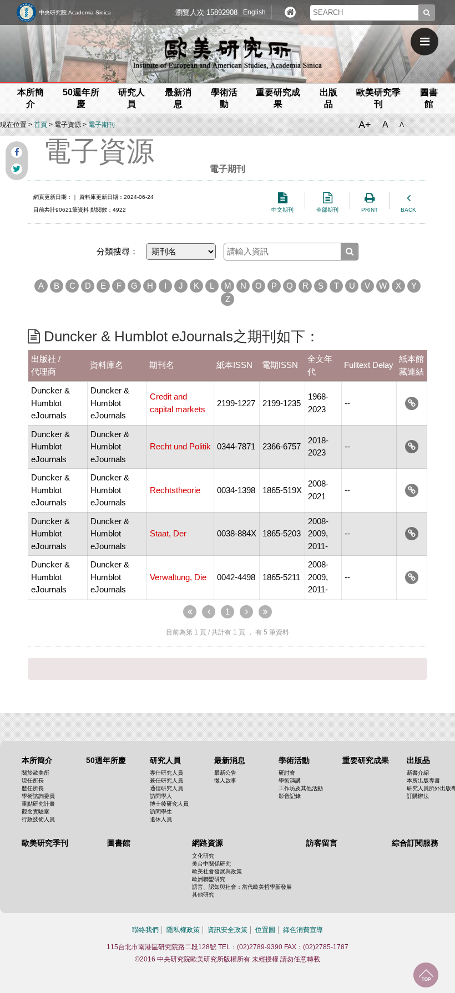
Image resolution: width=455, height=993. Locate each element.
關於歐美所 (35, 773)
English (254, 12)
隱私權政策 (183, 930)
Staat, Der (168, 533)
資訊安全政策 (227, 930)
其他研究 (203, 895)
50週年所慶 (106, 760)
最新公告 (225, 773)
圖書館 (118, 842)
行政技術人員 (38, 819)
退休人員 (161, 819)
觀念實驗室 (35, 811)
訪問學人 (161, 796)
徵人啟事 (225, 780)
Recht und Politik (180, 446)
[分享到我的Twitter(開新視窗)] (16, 169)
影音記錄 (290, 796)
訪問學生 (161, 811)
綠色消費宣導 (303, 930)
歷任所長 (33, 788)
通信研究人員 (166, 788)
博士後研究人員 (169, 804)
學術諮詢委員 (38, 796)
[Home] (290, 12)
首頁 (40, 125)
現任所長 (33, 780)
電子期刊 (101, 125)
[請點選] (411, 403)
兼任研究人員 (166, 780)
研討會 (287, 773)
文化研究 (203, 856)
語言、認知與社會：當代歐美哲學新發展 (242, 887)
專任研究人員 (166, 773)
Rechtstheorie (175, 490)
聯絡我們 (145, 930)
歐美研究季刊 (45, 842)
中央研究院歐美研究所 (227, 52)
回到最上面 (425, 975)
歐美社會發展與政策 (217, 871)
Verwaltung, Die (178, 577)
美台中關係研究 (211, 864)
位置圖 (265, 930)
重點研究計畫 (38, 804)
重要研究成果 (365, 760)
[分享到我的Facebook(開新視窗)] (16, 152)
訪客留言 (321, 842)
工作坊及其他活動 (301, 788)
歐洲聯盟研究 (208, 879)
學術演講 (290, 780)
